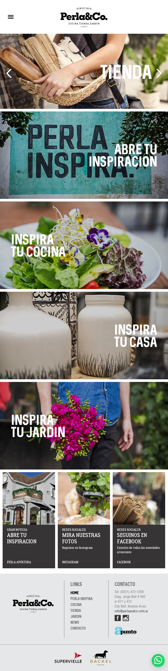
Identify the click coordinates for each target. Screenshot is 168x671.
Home (74, 592)
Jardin (75, 616)
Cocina (76, 604)
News (74, 622)
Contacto (78, 628)
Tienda (75, 610)
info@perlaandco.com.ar (131, 611)
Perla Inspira (81, 598)
